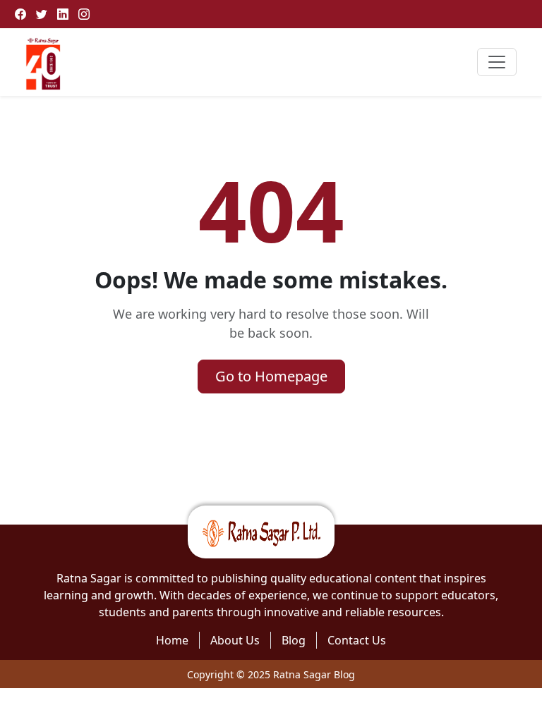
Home (172, 640)
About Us (235, 640)
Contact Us (356, 640)
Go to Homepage (271, 376)
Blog (294, 640)
